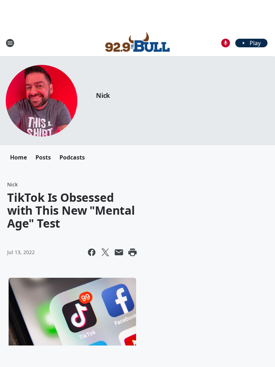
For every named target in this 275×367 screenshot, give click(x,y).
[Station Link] (137, 43)
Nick (103, 95)
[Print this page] (132, 252)
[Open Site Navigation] (10, 43)
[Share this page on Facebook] (92, 252)
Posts (43, 157)
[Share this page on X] (105, 252)
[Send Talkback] (225, 43)
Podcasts (72, 157)
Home (18, 157)
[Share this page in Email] (119, 252)
